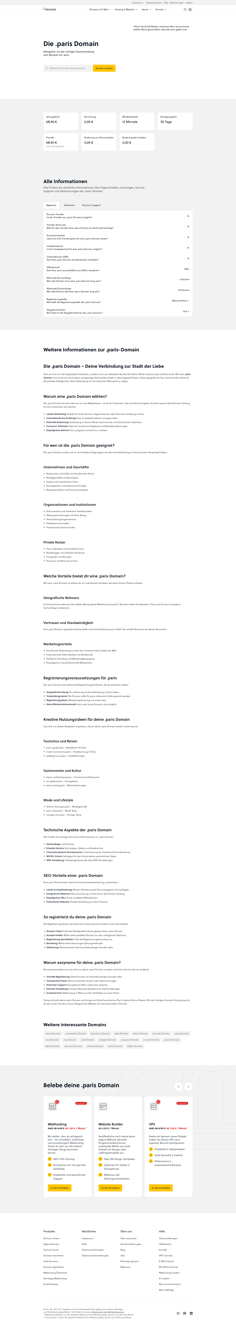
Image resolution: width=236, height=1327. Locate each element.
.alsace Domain (53, 1033)
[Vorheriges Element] (179, 1087)
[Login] (190, 9)
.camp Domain (181, 1033)
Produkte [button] (49, 1231)
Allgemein (51, 205)
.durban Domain (95, 1046)
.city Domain (69, 1039)
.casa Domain (52, 1039)
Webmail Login (176, 2)
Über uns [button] (126, 1231)
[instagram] (178, 1313)
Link (185, 311)
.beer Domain (121, 1033)
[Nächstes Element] (188, 1087)
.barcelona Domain (100, 1033)
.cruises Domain (151, 1039)
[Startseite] (55, 10)
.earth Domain (115, 1046)
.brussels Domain (161, 1033)
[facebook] (184, 1313)
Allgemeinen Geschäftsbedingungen (108, 1311)
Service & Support (91, 205)
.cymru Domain (171, 1039)
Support (189, 2)
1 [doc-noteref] (86, 1127)
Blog (166, 2)
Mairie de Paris (179, 300)
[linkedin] (191, 1313)
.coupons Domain (129, 1039)
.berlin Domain (140, 1033)
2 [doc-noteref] (187, 1127)
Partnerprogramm (154, 2)
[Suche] (185, 9)
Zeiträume (69, 205)
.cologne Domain (107, 1039)
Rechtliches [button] (89, 1231)
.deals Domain (52, 1046)
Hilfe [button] (162, 1231)
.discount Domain (73, 1046)
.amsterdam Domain (75, 1033)
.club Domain (87, 1039)
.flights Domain (135, 1046)
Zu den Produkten (60, 1187)
